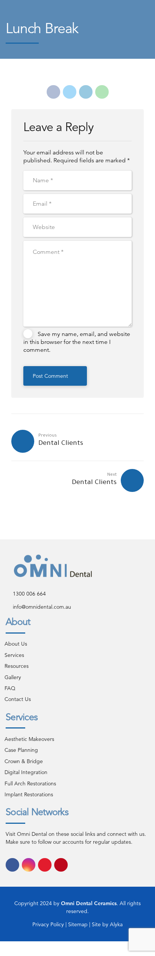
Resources (17, 666)
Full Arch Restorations (30, 783)
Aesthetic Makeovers (29, 739)
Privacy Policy (48, 924)
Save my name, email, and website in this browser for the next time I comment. (76, 342)
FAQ (10, 688)
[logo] (53, 565)
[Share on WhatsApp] (102, 92)
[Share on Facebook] (53, 92)
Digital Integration (26, 772)
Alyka (116, 924)
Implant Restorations (29, 794)
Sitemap (78, 924)
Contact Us (18, 699)
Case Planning (21, 750)
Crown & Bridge (24, 761)
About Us (16, 643)
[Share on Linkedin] (86, 92)
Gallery (13, 677)
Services (14, 655)
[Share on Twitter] (69, 92)
